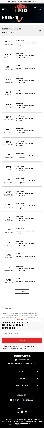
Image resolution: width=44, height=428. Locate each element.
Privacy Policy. (22, 348)
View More (22, 291)
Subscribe (22, 341)
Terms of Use (11, 348)
